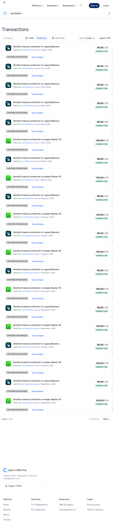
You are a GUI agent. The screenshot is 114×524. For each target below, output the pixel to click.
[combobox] (87, 38)
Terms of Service (95, 509)
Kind (38, 38)
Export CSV (105, 38)
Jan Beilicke (15, 13)
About (6, 514)
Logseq (36, 50)
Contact (7, 519)
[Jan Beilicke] (5, 13)
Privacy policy (93, 504)
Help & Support (66, 504)
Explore (6, 509)
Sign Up (94, 5)
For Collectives (38, 509)
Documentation (66, 509)
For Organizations (39, 504)
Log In (106, 5)
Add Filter (60, 38)
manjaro (36, 143)
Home (6, 504)
